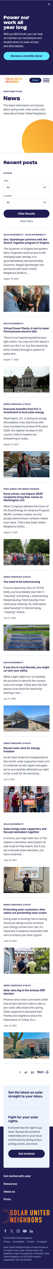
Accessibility (18, 1242)
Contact (30, 1242)
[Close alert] (49, 4)
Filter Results (26, 214)
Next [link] (40, 1072)
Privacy (7, 1242)
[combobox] (26, 187)
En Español (42, 1242)
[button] (46, 80)
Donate (35, 80)
